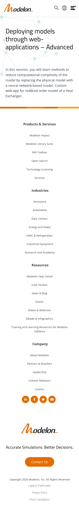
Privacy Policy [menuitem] (39, 492)
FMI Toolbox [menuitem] (39, 152)
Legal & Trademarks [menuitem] (39, 485)
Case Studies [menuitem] (39, 285)
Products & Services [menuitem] (39, 124)
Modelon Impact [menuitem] (40, 135)
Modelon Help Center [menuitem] (39, 276)
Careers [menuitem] (39, 389)
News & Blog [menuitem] (39, 293)
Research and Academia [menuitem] (39, 252)
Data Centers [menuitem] (40, 218)
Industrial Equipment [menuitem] (39, 244)
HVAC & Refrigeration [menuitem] (39, 235)
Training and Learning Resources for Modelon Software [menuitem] (39, 329)
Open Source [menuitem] (40, 160)
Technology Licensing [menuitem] (39, 169)
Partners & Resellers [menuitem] (39, 363)
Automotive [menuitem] (39, 210)
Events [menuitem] (39, 301)
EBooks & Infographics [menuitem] (39, 318)
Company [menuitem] (39, 344)
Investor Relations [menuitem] (39, 380)
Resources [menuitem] (40, 265)
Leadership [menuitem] (39, 372)
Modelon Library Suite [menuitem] (39, 144)
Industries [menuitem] (40, 190)
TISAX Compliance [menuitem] (39, 499)
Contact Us (39, 462)
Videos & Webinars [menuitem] (39, 310)
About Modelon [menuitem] (39, 355)
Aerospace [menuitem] (39, 201)
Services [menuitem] (40, 178)
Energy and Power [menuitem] (39, 227)
